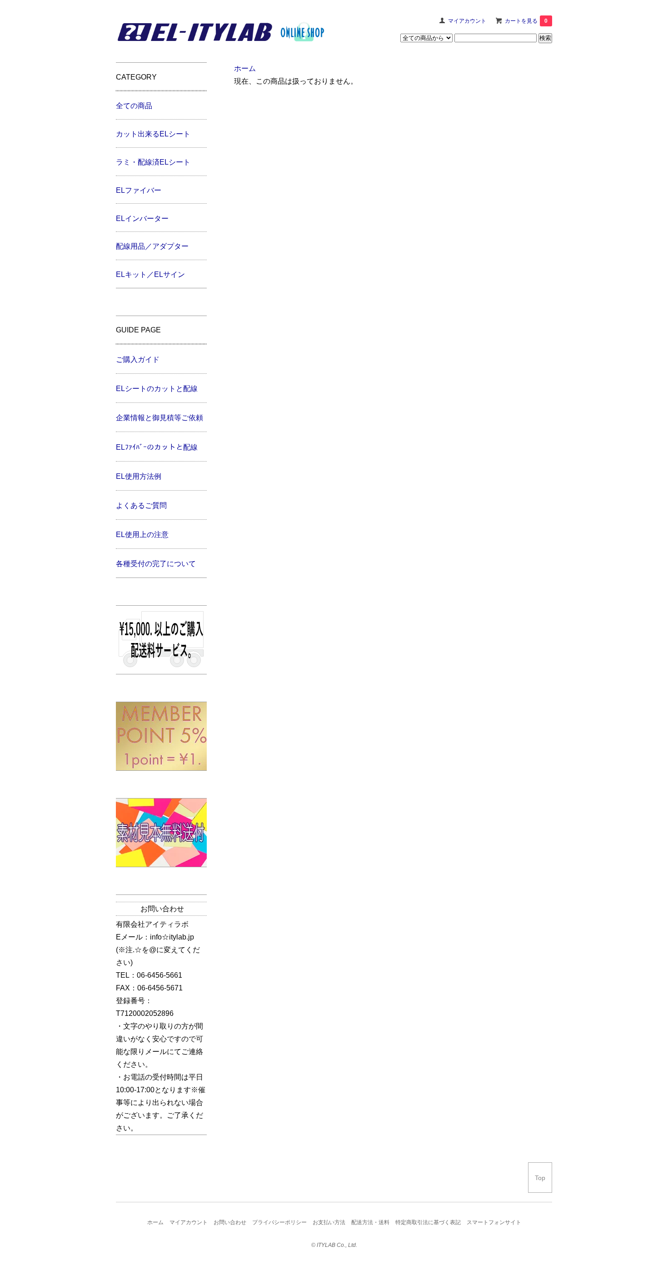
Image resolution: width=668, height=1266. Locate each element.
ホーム (245, 68)
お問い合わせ (230, 1222)
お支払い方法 (329, 1222)
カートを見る (526, 21)
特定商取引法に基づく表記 (428, 1222)
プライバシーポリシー (279, 1222)
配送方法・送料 (370, 1222)
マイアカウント (467, 21)
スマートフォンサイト (494, 1222)
